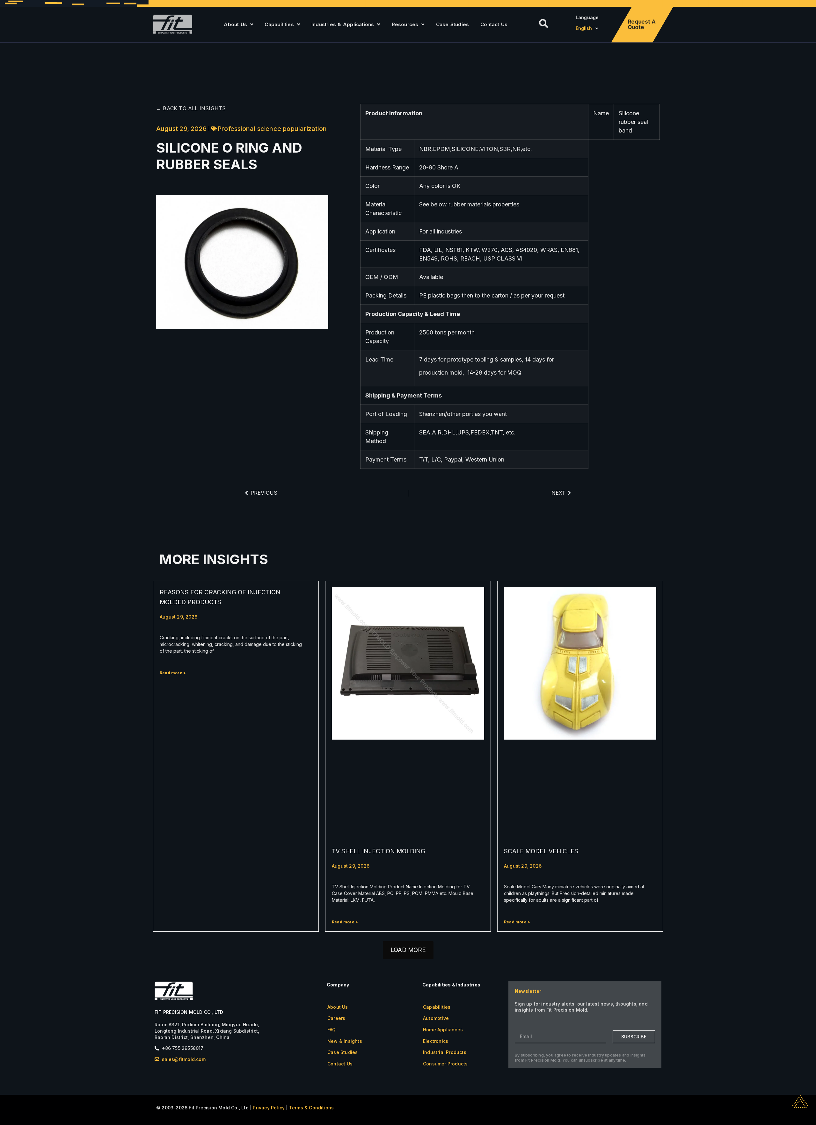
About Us (235, 24)
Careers (336, 1018)
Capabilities (279, 24)
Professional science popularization (272, 129)
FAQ (331, 1029)
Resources (405, 24)
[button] (408, 950)
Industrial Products (444, 1052)
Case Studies (452, 24)
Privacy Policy (269, 1107)
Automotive (436, 1018)
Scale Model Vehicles (541, 851)
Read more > (173, 672)
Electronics (435, 1041)
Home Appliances (443, 1029)
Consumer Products (445, 1063)
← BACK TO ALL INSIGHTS (191, 108)
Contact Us (493, 24)
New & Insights (344, 1041)
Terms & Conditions (311, 1107)
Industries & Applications (342, 24)
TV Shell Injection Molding (378, 851)
